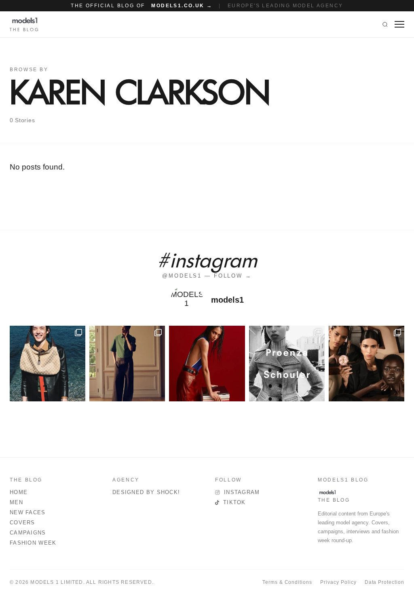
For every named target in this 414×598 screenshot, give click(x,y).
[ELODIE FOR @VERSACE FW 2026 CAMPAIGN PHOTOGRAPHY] (207, 363)
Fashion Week (33, 543)
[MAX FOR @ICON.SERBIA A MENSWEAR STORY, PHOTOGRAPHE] (47, 363)
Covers (22, 523)
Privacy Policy (338, 582)
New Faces (28, 512)
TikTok (234, 502)
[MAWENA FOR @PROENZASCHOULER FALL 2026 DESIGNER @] (287, 363)
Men (16, 502)
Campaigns (28, 533)
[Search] (385, 24)
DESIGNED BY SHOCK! (146, 492)
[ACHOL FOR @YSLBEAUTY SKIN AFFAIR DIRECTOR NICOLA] (366, 363)
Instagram (242, 492)
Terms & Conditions (287, 582)
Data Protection (384, 582)
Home (18, 492)
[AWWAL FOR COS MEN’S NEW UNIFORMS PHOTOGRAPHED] (127, 363)
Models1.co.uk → (181, 5)
